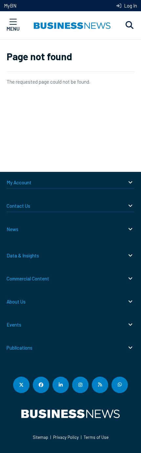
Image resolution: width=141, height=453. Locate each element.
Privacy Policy (66, 437)
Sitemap (40, 437)
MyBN (10, 6)
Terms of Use (96, 437)
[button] (129, 25)
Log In (130, 6)
